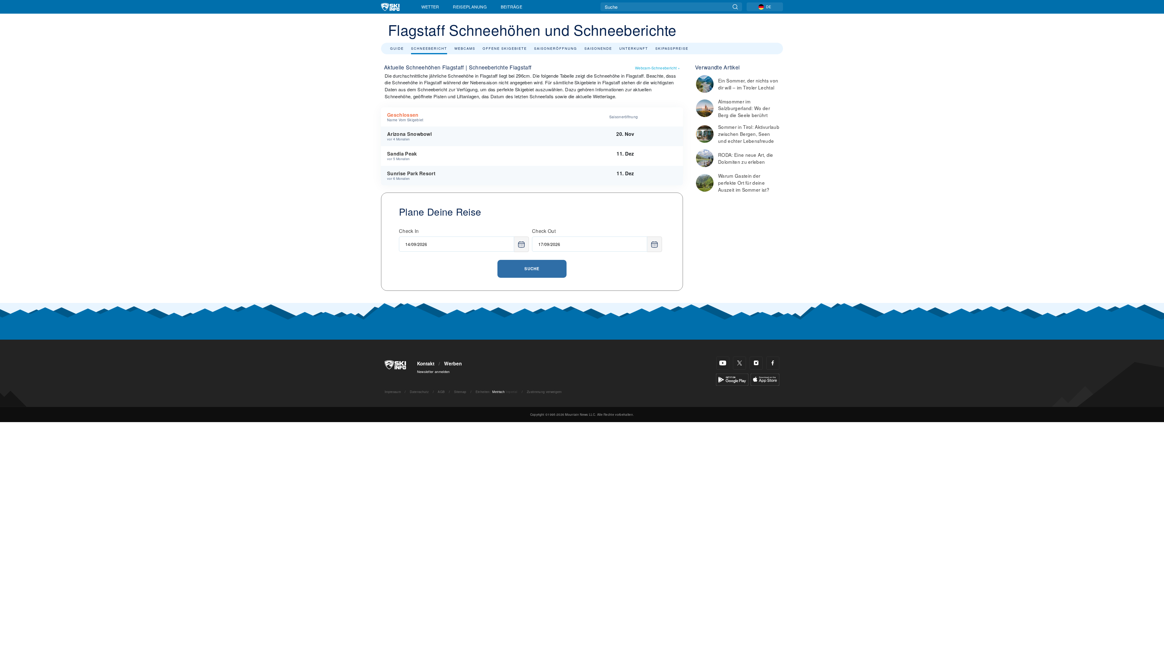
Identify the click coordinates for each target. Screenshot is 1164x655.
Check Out (544, 230)
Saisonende (598, 48)
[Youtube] (722, 363)
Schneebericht (429, 48)
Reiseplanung (470, 7)
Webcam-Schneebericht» (657, 67)
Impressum (393, 391)
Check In (409, 230)
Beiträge (512, 7)
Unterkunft (633, 48)
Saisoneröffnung (555, 48)
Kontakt (426, 363)
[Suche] (735, 6)
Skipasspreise (671, 48)
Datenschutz (419, 391)
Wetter (430, 7)
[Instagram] (756, 363)
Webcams (464, 48)
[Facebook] (772, 363)
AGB (441, 391)
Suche (532, 268)
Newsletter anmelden (433, 371)
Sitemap (460, 391)
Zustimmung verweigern (544, 391)
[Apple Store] (765, 379)
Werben (453, 363)
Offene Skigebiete (505, 48)
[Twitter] (739, 363)
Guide (397, 48)
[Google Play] (732, 379)
